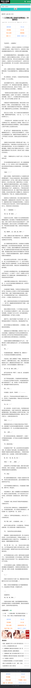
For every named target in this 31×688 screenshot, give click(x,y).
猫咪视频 (9, 27)
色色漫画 (9, 30)
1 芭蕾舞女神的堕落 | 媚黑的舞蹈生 (11, 651)
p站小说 (8, 14)
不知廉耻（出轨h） (22, 680)
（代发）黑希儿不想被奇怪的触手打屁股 (16, 615)
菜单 (29, 1)
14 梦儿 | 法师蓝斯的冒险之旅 (10, 646)
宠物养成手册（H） (22, 625)
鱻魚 (11, 610)
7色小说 (22, 27)
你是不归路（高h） (8, 628)
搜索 (15, 8)
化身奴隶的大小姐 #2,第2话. (9, 665)
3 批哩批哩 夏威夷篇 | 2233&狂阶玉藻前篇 (13, 660)
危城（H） (8, 36)
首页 (4, 14)
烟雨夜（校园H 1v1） (22, 36)
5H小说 (22, 30)
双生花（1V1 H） (23, 683)
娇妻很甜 (22, 33)
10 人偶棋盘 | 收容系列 (8, 658)
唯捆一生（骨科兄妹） (8, 683)
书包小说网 (8, 33)
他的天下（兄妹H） (22, 628)
